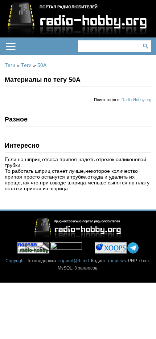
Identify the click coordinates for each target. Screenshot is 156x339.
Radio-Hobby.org (136, 99)
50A (41, 65)
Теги (10, 65)
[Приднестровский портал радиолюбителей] (33, 248)
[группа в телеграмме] (133, 248)
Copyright (15, 260)
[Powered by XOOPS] (111, 248)
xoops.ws (116, 260)
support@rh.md (73, 260)
